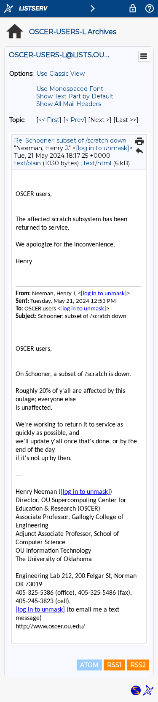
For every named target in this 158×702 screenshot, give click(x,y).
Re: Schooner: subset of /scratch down (70, 140)
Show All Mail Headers (68, 104)
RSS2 (138, 665)
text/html (97, 163)
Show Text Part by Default (74, 96)
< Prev (74, 120)
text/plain (27, 163)
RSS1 (114, 665)
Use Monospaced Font (69, 89)
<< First (48, 120)
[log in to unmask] (102, 148)
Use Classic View (60, 73)
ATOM (89, 665)
